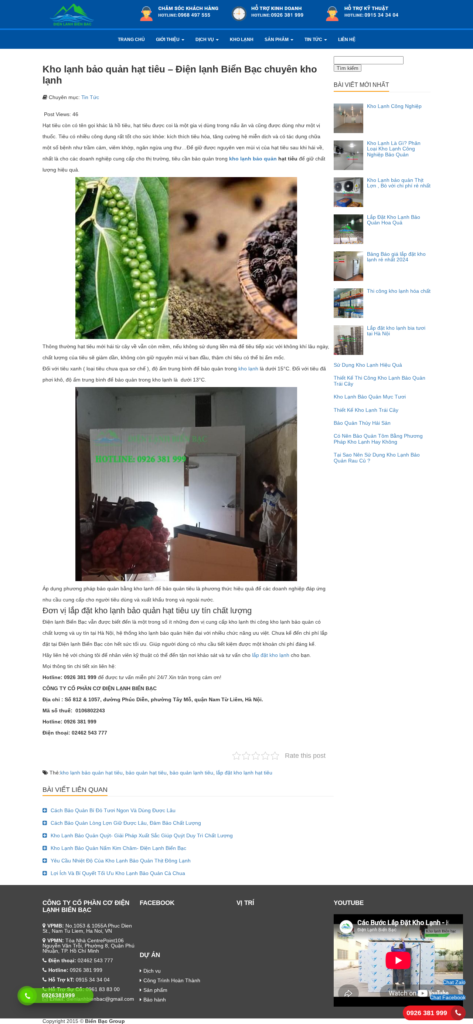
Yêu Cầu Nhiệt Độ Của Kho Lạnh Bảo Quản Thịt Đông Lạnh (121, 861)
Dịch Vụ (205, 39)
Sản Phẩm (277, 39)
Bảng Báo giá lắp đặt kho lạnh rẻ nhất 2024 (396, 256)
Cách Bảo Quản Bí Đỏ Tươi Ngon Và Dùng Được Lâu (113, 810)
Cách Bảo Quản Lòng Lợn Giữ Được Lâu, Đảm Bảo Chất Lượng (126, 823)
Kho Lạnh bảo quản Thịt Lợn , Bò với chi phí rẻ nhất (399, 183)
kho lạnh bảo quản (253, 159)
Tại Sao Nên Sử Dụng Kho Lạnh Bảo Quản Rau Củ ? (377, 457)
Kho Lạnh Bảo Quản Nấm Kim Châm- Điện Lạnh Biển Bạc (118, 848)
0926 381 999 (426, 1013)
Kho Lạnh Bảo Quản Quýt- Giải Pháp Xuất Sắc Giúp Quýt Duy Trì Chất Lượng (142, 835)
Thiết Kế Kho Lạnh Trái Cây (366, 410)
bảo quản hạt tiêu (146, 773)
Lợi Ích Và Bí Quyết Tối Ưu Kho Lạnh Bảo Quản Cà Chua (118, 873)
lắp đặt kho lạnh (270, 655)
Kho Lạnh (241, 39)
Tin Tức (313, 39)
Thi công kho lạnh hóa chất (399, 291)
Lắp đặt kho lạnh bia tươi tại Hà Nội (396, 330)
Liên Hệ (346, 39)
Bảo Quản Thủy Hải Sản (362, 423)
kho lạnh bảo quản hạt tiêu (91, 773)
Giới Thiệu (168, 39)
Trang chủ (131, 39)
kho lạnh (247, 369)
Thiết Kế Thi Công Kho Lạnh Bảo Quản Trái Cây (379, 380)
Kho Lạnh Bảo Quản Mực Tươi (370, 397)
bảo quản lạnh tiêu (191, 773)
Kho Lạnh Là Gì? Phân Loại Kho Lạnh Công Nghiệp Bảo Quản (394, 148)
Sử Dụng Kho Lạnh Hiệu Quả (368, 365)
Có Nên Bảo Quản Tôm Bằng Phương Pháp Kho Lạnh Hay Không (378, 438)
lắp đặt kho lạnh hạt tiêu (244, 773)
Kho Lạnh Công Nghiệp (394, 106)
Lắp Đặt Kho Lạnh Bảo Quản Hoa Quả (393, 220)
